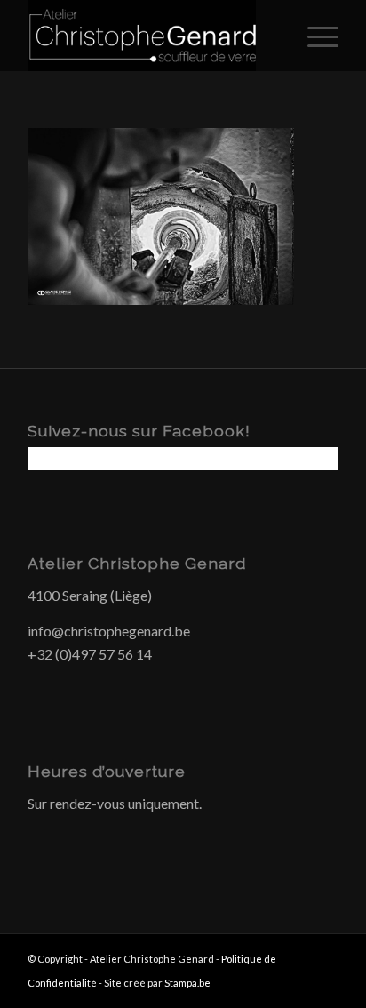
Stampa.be (187, 982)
